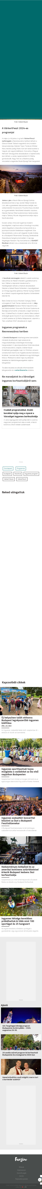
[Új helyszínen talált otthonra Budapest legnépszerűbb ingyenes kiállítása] (21, 701)
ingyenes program (31, 474)
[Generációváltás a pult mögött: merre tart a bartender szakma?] (21, 1072)
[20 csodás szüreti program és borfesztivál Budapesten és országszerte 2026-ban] (21, 1047)
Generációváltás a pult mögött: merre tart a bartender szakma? (20, 1078)
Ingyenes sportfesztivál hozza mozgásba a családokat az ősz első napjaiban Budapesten (19, 771)
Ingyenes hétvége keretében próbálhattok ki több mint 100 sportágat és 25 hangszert (17, 921)
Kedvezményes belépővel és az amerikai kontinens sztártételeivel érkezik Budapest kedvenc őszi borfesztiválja (20, 871)
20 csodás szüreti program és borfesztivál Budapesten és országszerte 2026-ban (20, 1053)
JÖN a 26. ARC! (6, 726)
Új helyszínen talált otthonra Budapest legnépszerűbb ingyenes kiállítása (20, 720)
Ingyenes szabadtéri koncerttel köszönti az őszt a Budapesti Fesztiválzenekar (18, 820)
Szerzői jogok (21, 1173)
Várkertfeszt (21, 479)
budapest (7, 474)
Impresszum (21, 1170)
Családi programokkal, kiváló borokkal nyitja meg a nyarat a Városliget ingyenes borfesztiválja (21, 413)
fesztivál (18, 474)
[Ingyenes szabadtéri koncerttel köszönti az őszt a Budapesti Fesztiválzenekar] (21, 801)
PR (26, 1187)
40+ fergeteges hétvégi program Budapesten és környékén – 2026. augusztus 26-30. (16, 1028)
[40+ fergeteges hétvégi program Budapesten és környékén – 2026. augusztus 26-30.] (21, 1020)
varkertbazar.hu (21, 370)
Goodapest (8, 468)
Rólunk (21, 1167)
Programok (21, 468)
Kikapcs (4, 890)
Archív (21, 1176)
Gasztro (5, 838)
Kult (3, 789)
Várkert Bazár (9, 479)
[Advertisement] (20, 587)
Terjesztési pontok (21, 1179)
